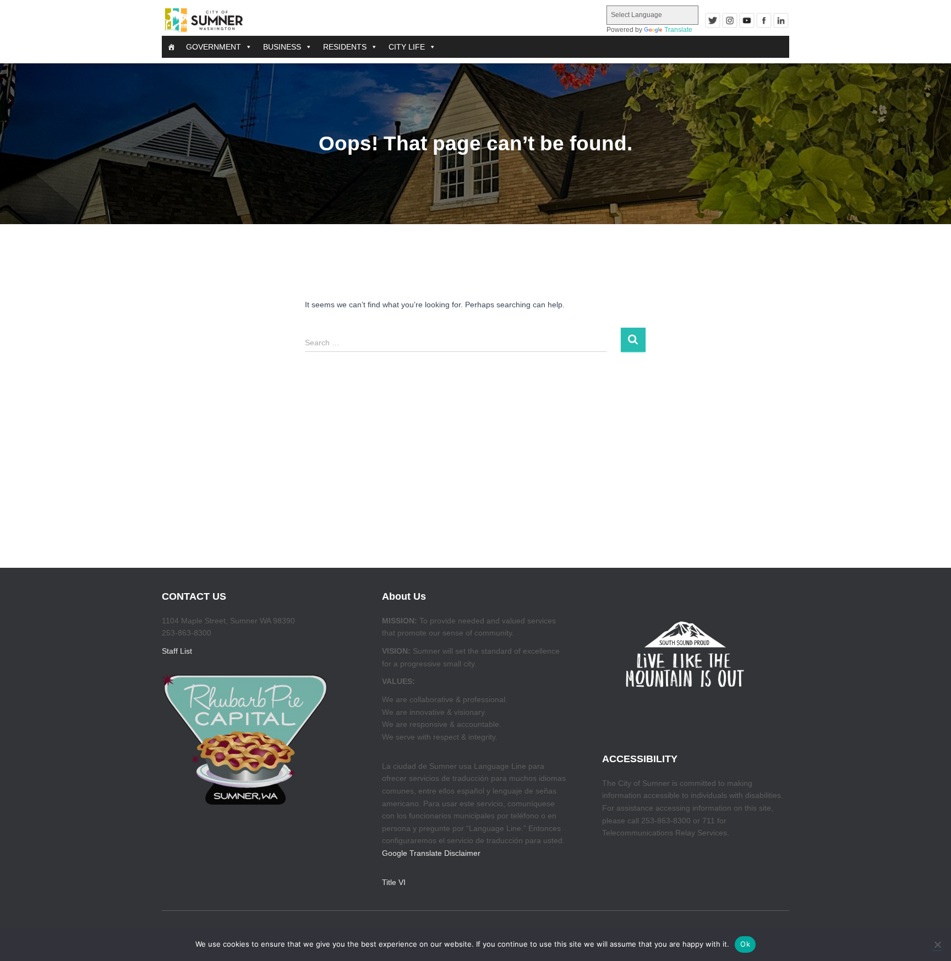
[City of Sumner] (203, 20)
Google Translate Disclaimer (431, 853)
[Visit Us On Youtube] (746, 20)
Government (213, 46)
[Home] (171, 47)
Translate (678, 30)
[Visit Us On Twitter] (712, 20)
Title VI (394, 882)
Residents (345, 46)
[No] (937, 944)
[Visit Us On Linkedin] (780, 20)
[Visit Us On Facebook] (763, 20)
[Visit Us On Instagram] (729, 20)
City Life (407, 46)
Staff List (177, 651)
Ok (745, 944)
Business (282, 46)
